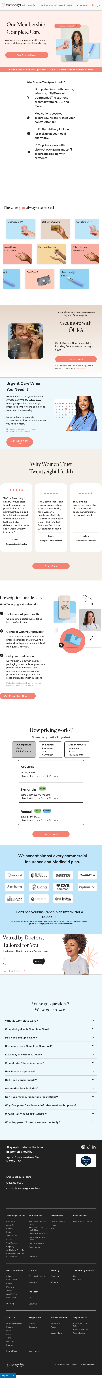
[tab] (24, 750)
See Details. (80, 368)
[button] (30, 5)
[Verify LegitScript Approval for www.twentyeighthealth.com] (86, 1160)
